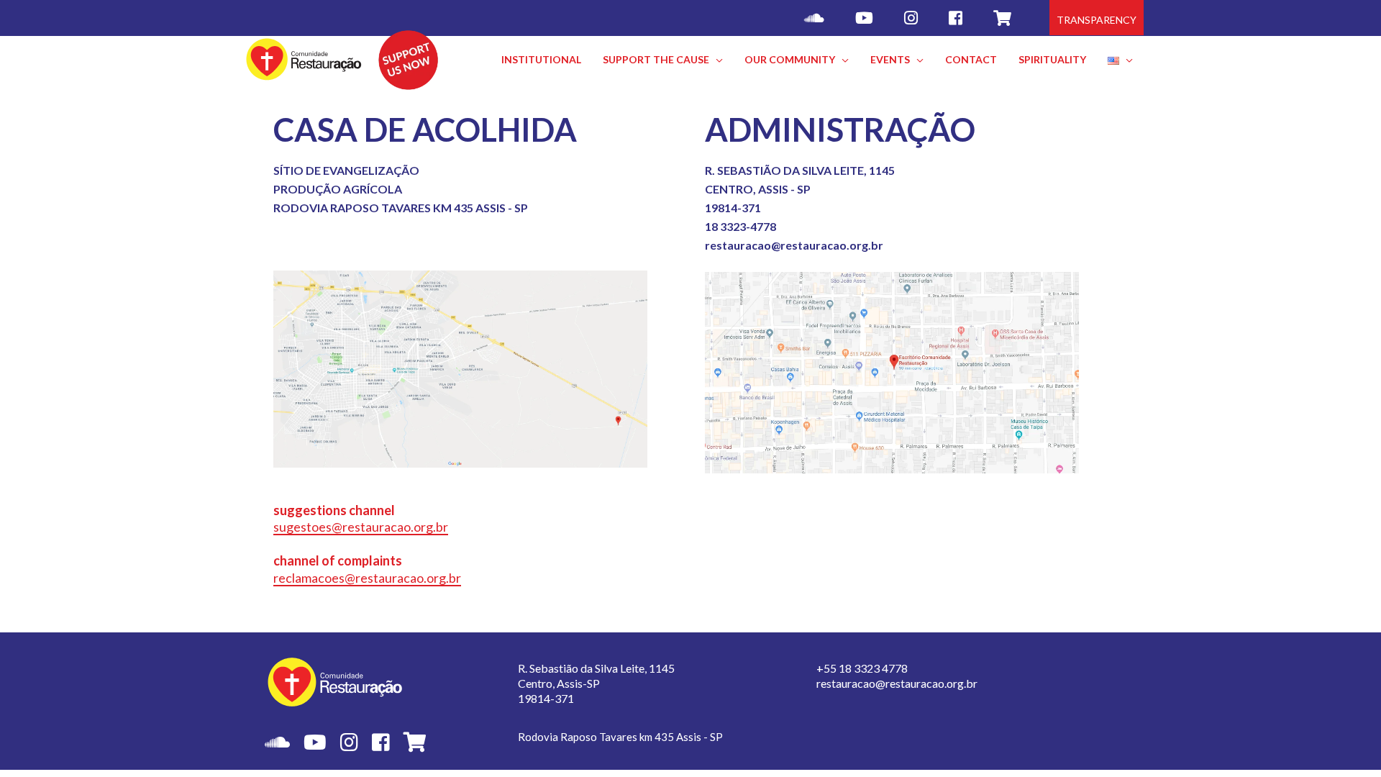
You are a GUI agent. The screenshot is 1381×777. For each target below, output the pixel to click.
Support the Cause (656, 59)
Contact (971, 59)
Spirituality (1052, 59)
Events (890, 59)
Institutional (541, 59)
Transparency (1096, 20)
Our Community (789, 59)
